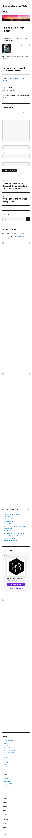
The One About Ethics (10, 521)
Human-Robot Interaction (18, 510)
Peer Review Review (10, 538)
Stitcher (14, 239)
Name (4, 144)
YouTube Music (6, 239)
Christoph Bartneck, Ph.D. (14, 6)
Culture (26, 56)
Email (4, 152)
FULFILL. (7, 745)
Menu (5, 11)
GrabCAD (7, 748)
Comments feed (8, 783)
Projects (4, 806)
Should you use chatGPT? (11, 540)
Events (4, 802)
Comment (6, 118)
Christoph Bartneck (10, 56)
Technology (5, 58)
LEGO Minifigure (9, 752)
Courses (5, 819)
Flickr (5, 743)
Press (4, 827)
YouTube (6, 764)
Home (4, 794)
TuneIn (19, 239)
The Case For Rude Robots (11, 514)
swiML (6, 762)
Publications (6, 815)
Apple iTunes (21, 236)
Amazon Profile (8, 740)
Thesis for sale (8, 516)
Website (5, 161)
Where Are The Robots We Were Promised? (16, 519)
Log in (6, 779)
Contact (4, 798)
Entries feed (7, 781)
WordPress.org (8, 786)
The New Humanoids (10, 531)
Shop (4, 811)
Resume (5, 823)
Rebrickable (7, 755)
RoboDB (6, 757)
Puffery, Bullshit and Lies (11, 524)
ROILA (6, 760)
